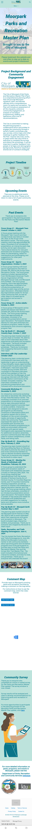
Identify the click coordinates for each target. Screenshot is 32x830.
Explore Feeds (6, 821)
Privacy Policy (12, 811)
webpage (26, 776)
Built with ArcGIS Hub (8, 824)
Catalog (13, 808)
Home (6, 808)
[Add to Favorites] (5, 828)
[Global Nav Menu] (2, 2)
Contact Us (21, 811)
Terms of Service (22, 808)
